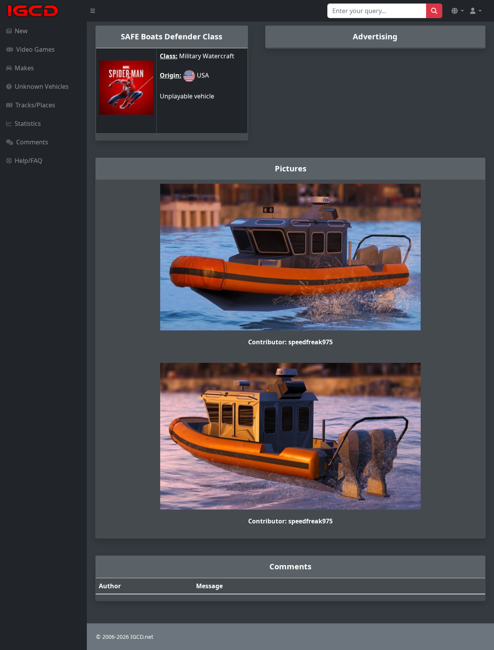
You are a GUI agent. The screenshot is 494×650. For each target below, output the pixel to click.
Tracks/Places (35, 105)
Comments (32, 142)
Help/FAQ (28, 160)
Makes (24, 68)
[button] (457, 11)
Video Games (35, 49)
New (21, 31)
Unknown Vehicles (42, 86)
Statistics (28, 123)
